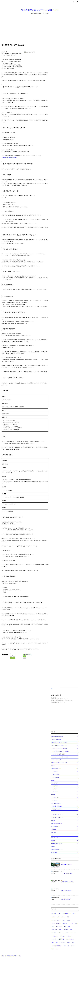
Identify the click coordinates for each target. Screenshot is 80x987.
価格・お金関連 (65, 774)
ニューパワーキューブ (56, 920)
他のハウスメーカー (66, 913)
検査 (57, 942)
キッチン (73, 945)
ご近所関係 (64, 829)
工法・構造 (65, 771)
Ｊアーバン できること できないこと (64, 745)
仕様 (65, 811)
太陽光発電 (65, 785)
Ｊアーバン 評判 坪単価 (64, 739)
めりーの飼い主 (56, 695)
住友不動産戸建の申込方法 (64, 849)
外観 (59, 913)
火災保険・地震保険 (64, 838)
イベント (64, 765)
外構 (76, 923)
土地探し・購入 (65, 797)
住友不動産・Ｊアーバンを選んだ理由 (64, 742)
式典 (64, 835)
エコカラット (62, 942)
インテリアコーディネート (64, 814)
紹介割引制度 (64, 852)
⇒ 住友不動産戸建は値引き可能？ (9, 157)
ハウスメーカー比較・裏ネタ (65, 754)
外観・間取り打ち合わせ (64, 803)
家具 (69, 926)
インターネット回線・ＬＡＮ (64, 817)
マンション (62, 936)
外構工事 (64, 820)
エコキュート (69, 936)
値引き (68, 942)
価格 (64, 920)
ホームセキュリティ (64, 826)
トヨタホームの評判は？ (66, 864)
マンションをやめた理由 (64, 759)
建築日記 (64, 840)
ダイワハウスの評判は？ (66, 890)
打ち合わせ (54, 913)
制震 (71, 929)
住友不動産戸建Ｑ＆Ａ (64, 768)
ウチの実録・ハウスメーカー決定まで (65, 751)
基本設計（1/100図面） (65, 806)
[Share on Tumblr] (28, 654)
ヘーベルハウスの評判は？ (66, 873)
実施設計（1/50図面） (65, 809)
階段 (73, 942)
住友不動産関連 (65, 777)
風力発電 (65, 788)
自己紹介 (64, 846)
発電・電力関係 (64, 783)
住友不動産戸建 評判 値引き (64, 736)
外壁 (53, 942)
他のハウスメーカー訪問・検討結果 (65, 757)
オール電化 (65, 791)
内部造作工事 (61, 939)
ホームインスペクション (64, 823)
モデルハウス (54, 929)
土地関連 (64, 794)
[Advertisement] (25, 30)
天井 (64, 945)
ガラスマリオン (59, 926)
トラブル (71, 923)
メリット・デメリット (56, 923)
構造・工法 (65, 923)
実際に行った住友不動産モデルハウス (64, 762)
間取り (74, 913)
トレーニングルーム (70, 939)
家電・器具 (64, 832)
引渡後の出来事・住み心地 (64, 843)
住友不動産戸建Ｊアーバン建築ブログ (40, 10)
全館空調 (64, 780)
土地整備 (65, 800)
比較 (53, 926)
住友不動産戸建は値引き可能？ (67, 881)
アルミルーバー (55, 936)
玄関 (60, 929)
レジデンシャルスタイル (56, 945)
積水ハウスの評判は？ (66, 899)
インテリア (54, 939)
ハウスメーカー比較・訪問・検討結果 (64, 748)
